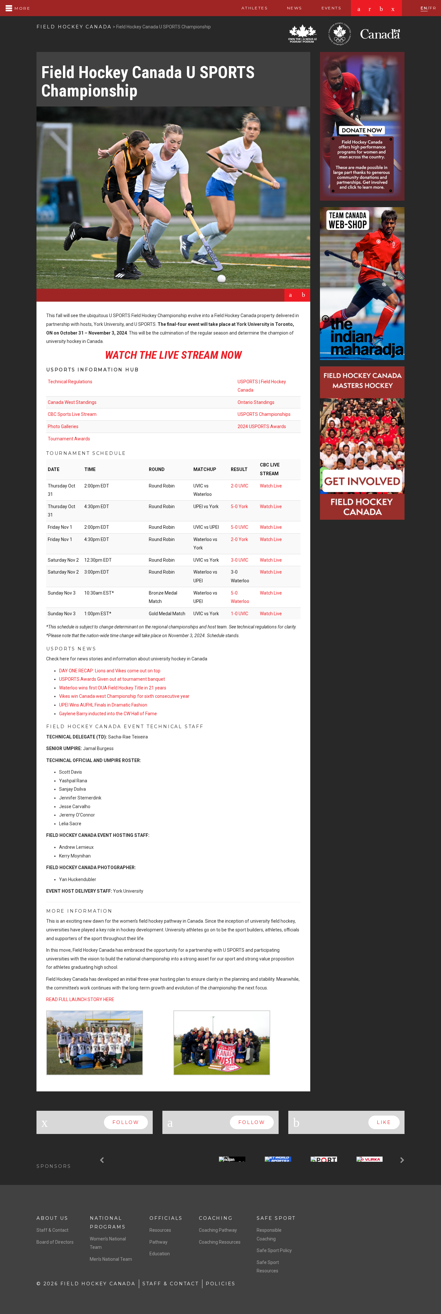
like (384, 1122)
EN (424, 7)
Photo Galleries (63, 426)
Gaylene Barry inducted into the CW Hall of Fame (108, 713)
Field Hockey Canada (74, 27)
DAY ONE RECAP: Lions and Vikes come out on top (109, 670)
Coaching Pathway (218, 1230)
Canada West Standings (72, 402)
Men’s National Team (111, 1259)
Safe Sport (276, 1218)
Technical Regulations (70, 381)
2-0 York (239, 539)
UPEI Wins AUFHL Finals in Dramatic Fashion (103, 704)
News (294, 7)
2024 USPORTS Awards (262, 426)
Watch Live (271, 485)
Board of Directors (55, 1242)
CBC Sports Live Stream (72, 414)
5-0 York (239, 506)
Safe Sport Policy (274, 1250)
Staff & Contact (52, 1230)
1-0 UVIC (239, 613)
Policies (221, 1284)
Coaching (215, 1218)
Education (159, 1253)
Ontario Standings (256, 402)
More (21, 8)
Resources (160, 1230)
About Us (52, 1218)
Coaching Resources (220, 1242)
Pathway (158, 1242)
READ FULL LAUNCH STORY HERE (80, 999)
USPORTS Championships (264, 414)
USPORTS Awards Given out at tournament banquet (112, 679)
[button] (102, 1160)
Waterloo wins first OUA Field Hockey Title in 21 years (112, 687)
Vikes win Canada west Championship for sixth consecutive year (124, 696)
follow (125, 1122)
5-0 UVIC (239, 527)
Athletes (254, 7)
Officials (166, 1218)
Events (331, 7)
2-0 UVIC (239, 485)
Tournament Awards (69, 438)
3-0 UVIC (239, 560)
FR (433, 7)
